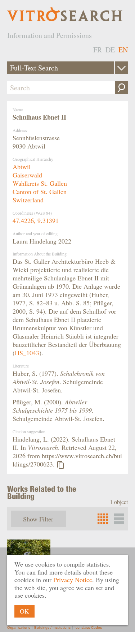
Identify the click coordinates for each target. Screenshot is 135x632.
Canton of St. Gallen (40, 191)
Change (121, 67)
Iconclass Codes (88, 627)
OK (24, 611)
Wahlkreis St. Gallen (40, 183)
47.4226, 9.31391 (36, 220)
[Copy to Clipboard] (60, 465)
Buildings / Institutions (52, 627)
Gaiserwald (27, 175)
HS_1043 (27, 352)
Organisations (18, 627)
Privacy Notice (72, 579)
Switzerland (28, 199)
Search (121, 87)
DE (110, 50)
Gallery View (119, 518)
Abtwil (22, 166)
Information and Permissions (49, 35)
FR (97, 50)
